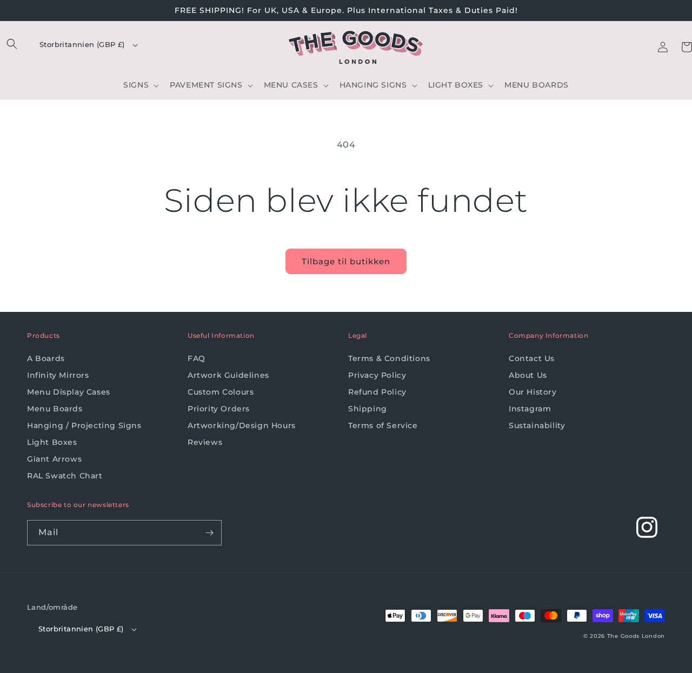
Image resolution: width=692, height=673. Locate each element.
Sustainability (537, 425)
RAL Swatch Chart (65, 476)
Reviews (205, 442)
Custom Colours (221, 392)
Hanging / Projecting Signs (84, 425)
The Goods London (636, 635)
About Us (528, 375)
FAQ (196, 358)
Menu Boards (55, 409)
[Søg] (12, 44)
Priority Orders (219, 409)
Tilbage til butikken (346, 261)
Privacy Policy (377, 375)
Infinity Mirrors (58, 375)
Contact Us (532, 358)
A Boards (46, 358)
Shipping (367, 409)
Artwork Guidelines (228, 375)
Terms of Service (383, 425)
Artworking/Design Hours (242, 425)
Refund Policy (377, 392)
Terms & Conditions (389, 358)
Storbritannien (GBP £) (82, 44)
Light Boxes (52, 442)
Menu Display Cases (68, 392)
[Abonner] (209, 532)
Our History (533, 392)
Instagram (530, 409)
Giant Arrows (54, 459)
